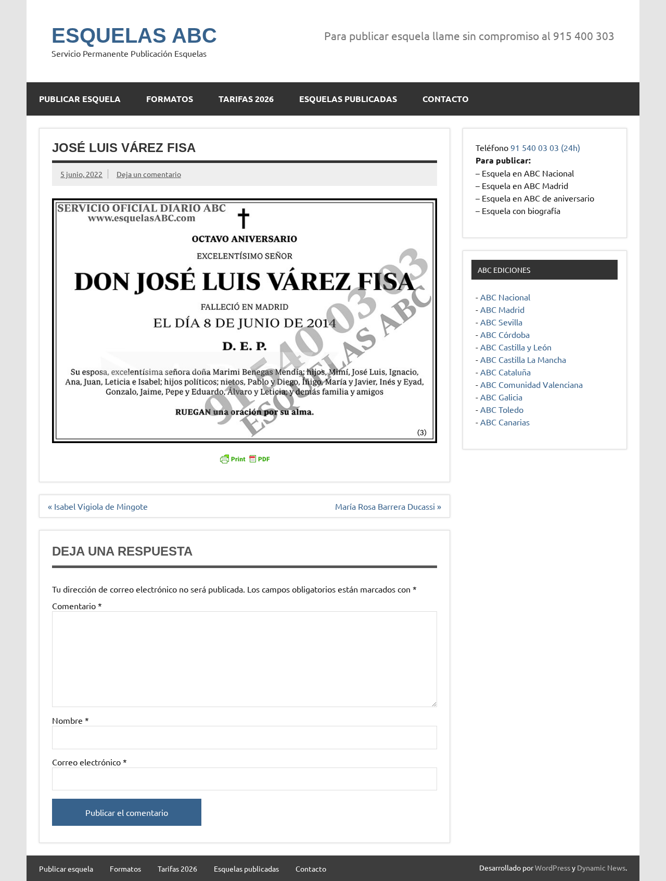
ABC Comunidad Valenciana (531, 384)
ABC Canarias (505, 422)
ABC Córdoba (505, 334)
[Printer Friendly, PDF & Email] (244, 458)
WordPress (552, 867)
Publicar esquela (80, 98)
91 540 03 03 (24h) (545, 147)
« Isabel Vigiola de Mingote (98, 506)
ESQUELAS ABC (134, 35)
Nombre (70, 720)
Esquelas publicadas (348, 98)
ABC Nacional (505, 297)
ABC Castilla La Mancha (523, 359)
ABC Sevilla (501, 322)
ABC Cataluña (505, 372)
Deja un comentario (149, 174)
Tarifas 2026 (246, 98)
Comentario (77, 605)
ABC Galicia (501, 397)
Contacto (445, 98)
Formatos (169, 98)
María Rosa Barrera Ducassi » (388, 506)
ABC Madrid (502, 309)
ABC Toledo (501, 409)
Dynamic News (601, 867)
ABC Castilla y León (516, 347)
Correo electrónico (89, 762)
